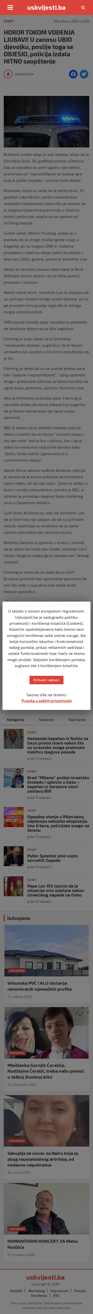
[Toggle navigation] (10, 7)
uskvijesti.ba (46, 7)
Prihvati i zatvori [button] (46, 680)
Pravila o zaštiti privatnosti (47, 700)
